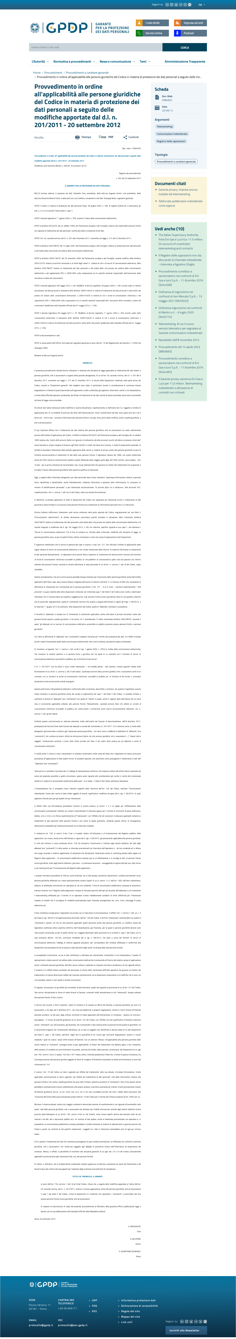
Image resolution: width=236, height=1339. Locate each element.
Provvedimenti (53, 72)
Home (37, 72)
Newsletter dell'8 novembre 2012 (179, 340)
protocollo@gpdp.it (41, 1325)
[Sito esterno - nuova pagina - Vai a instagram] (186, 1321)
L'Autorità (38, 61)
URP (94, 1300)
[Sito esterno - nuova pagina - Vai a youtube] (191, 1321)
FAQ (94, 1306)
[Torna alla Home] (80, 27)
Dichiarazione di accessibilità (139, 1306)
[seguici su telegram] (180, 4)
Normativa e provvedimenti (72, 61)
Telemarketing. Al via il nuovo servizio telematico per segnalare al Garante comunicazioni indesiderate (180, 328)
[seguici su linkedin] (167, 4)
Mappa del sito (130, 1317)
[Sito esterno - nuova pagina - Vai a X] (200, 1321)
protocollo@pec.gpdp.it (72, 1325)
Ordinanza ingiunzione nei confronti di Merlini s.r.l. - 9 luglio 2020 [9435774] (180, 312)
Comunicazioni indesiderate (172, 134)
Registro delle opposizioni (171, 141)
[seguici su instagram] (171, 4)
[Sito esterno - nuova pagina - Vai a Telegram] (195, 1321)
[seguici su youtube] (176, 4)
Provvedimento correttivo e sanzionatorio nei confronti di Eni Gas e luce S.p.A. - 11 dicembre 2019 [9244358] (181, 278)
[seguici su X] (185, 4)
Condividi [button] (133, 137)
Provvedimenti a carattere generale (87, 72)
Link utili (126, 1322)
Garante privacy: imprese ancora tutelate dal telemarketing (178, 191)
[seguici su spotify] (189, 4)
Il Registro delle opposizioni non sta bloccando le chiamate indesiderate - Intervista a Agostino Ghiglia (180, 259)
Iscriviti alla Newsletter (184, 1330)
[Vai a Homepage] (54, 1288)
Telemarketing (164, 126)
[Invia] (184, 47)
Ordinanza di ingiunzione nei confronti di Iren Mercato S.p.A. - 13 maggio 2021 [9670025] (180, 296)
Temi (143, 61)
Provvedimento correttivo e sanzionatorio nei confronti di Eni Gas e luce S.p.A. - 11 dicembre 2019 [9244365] (181, 365)
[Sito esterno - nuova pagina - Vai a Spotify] (205, 1321)
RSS (94, 1311)
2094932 (167, 100)
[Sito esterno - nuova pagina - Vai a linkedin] (182, 1321)
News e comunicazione (116, 61)
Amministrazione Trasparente (185, 61)
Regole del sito (130, 1311)
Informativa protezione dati (138, 1300)
